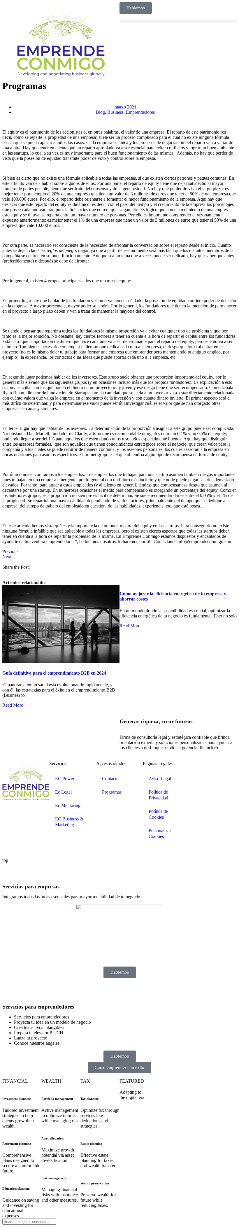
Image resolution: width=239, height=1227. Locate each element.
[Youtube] (197, 784)
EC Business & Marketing (69, 821)
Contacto (110, 778)
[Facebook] (212, 768)
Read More (12, 705)
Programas (112, 792)
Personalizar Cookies (160, 833)
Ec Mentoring (67, 805)
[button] (178, 21)
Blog (100, 112)
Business (115, 112)
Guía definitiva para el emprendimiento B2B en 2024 (54, 673)
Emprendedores (140, 112)
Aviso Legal (160, 778)
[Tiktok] (212, 784)
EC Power (64, 778)
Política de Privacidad (158, 795)
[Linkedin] (197, 768)
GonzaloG (45, 850)
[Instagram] (228, 768)
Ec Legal (63, 792)
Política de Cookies (158, 814)
